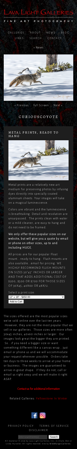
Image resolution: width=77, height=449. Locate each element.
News (51, 32)
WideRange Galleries (60, 444)
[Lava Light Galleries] (38, 19)
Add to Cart (16, 301)
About (35, 32)
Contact (54, 38)
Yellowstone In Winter (51, 398)
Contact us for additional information (38, 388)
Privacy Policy (21, 426)
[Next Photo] (38, 98)
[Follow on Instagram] (42, 416)
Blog (65, 32)
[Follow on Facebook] (34, 416)
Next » (58, 105)
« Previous (21, 105)
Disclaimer (38, 430)
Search (36, 38)
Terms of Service (54, 426)
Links (19, 38)
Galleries (16, 32)
